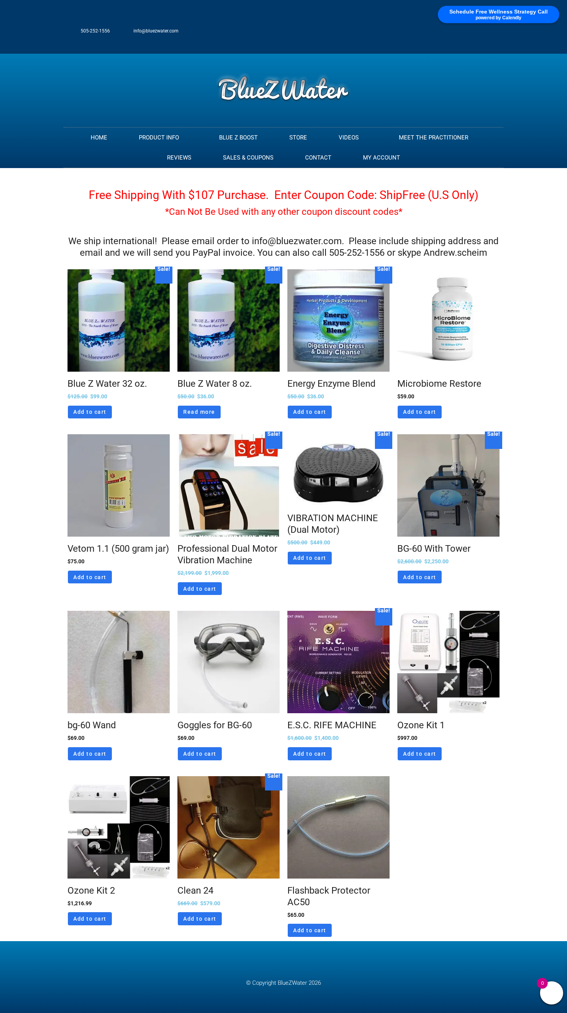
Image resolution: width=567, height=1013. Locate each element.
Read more (199, 412)
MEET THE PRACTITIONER (433, 137)
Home (99, 137)
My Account (381, 157)
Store (298, 137)
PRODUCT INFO (159, 137)
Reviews (179, 157)
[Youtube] (494, 34)
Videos (349, 137)
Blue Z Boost (238, 137)
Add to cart (89, 412)
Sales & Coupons (248, 157)
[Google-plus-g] (481, 34)
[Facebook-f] (456, 34)
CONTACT (318, 157)
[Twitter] (468, 34)
